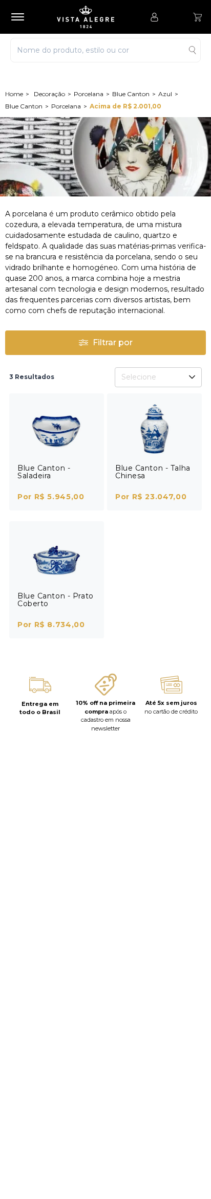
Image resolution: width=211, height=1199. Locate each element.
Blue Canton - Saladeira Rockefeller (43, 475)
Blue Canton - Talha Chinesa (153, 471)
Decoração (49, 94)
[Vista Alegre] (90, 17)
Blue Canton (131, 94)
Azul (165, 94)
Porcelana (88, 94)
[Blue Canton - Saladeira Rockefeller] (56, 429)
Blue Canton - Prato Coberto (55, 599)
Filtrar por (113, 342)
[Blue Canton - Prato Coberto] (56, 556)
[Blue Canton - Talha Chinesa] (154, 429)
